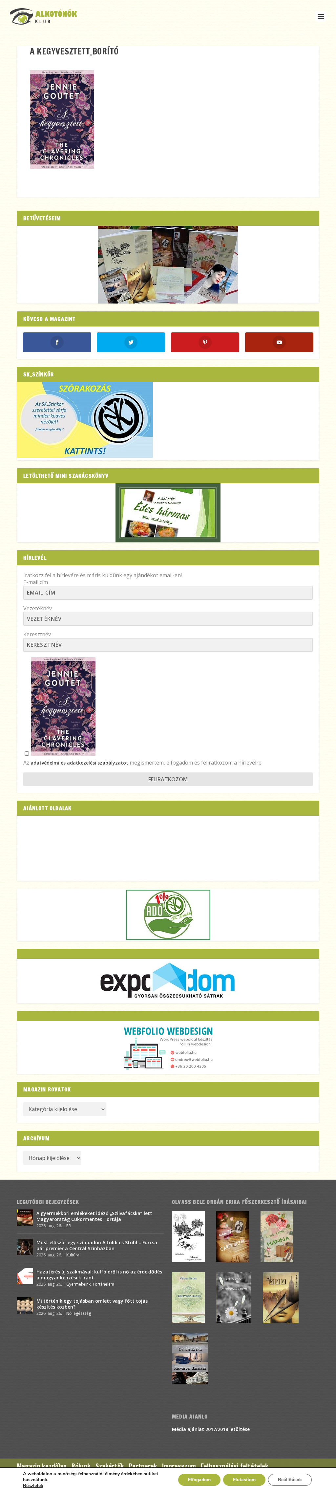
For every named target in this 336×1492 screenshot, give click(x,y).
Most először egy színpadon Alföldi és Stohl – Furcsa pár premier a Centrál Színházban (96, 1245)
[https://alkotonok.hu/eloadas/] (85, 456)
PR (68, 1226)
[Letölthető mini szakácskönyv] (168, 512)
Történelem (103, 1284)
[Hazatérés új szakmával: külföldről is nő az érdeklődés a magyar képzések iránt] (25, 1276)
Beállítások (290, 1480)
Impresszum (179, 1466)
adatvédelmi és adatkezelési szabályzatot (79, 763)
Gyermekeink (78, 1284)
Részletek (33, 1486)
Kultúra (72, 1255)
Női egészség (78, 1313)
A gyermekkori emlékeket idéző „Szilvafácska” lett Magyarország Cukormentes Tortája (94, 1216)
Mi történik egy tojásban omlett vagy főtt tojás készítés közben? (92, 1304)
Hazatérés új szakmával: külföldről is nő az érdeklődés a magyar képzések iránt (99, 1275)
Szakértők (109, 1466)
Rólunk (81, 1466)
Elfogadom (199, 1480)
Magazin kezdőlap (42, 1466)
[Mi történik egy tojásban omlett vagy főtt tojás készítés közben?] (25, 1305)
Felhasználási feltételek (234, 1466)
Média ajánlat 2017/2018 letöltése (211, 1429)
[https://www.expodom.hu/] (168, 981)
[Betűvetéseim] (168, 265)
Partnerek (143, 1466)
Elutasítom (244, 1480)
